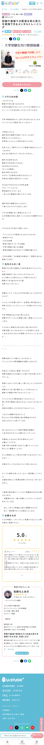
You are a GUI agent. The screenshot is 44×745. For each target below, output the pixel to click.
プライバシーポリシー (11, 706)
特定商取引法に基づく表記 (13, 714)
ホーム (7, 743)
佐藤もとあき (21, 591)
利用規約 (6, 710)
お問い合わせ (7, 718)
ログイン (37, 743)
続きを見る (11, 649)
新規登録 (32, 3)
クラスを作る (22, 743)
